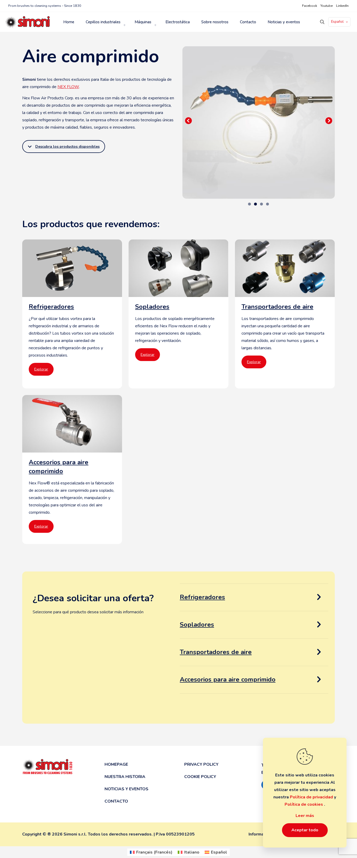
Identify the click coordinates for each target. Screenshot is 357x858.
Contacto (116, 801)
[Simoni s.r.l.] (27, 22)
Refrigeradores (202, 597)
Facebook (309, 5)
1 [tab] (249, 204)
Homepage (116, 764)
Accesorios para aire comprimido (227, 679)
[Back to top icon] (335, 849)
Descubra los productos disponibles (67, 146)
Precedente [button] (189, 121)
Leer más (305, 816)
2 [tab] (255, 204)
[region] (258, 122)
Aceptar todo (304, 830)
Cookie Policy (200, 777)
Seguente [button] (328, 121)
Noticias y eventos (126, 789)
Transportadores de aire (216, 652)
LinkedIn (342, 5)
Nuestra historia (125, 777)
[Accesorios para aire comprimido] (72, 469)
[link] (124, 25)
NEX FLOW (68, 87)
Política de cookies (304, 804)
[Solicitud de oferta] (319, 597)
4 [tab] (267, 204)
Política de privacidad (312, 797)
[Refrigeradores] (72, 313)
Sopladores (197, 624)
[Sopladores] (178, 313)
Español (337, 21)
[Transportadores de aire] (285, 313)
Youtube (326, 5)
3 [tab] (261, 204)
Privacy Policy (201, 764)
